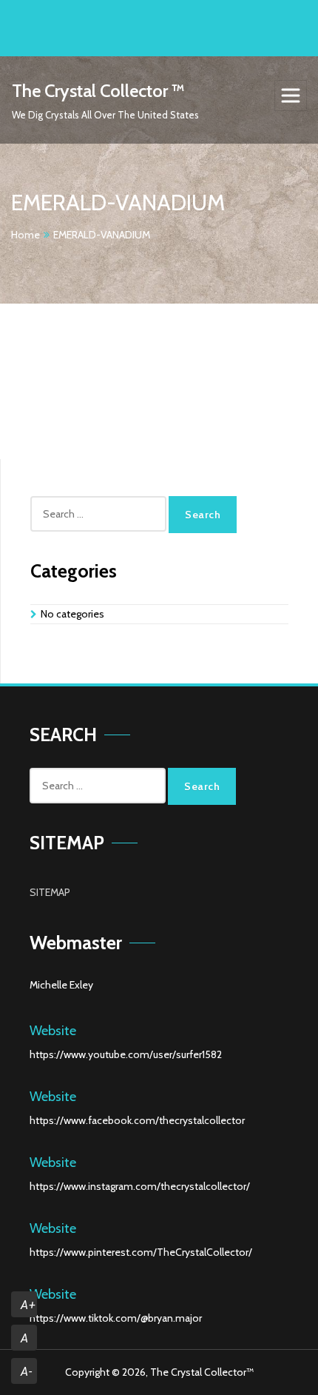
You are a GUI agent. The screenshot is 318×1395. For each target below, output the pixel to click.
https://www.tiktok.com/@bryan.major (116, 1318)
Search (202, 514)
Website (53, 1031)
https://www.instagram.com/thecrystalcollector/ (140, 1186)
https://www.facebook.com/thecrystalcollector (137, 1120)
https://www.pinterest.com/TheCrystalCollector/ (141, 1252)
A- (26, 1372)
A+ (28, 1305)
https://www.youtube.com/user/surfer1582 (126, 1054)
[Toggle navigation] (290, 95)
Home (25, 234)
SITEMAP (50, 892)
